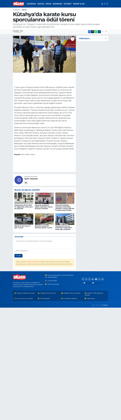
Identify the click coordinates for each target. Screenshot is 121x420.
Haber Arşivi (91, 298)
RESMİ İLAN (79, 4)
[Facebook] (82, 279)
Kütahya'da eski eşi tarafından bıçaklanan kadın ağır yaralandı (63, 227)
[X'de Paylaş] (92, 31)
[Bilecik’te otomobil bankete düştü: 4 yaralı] (44, 219)
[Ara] (105, 4)
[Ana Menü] (107, 4)
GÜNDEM (31, 4)
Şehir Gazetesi (31, 179)
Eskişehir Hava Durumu (48, 293)
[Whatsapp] (99, 279)
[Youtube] (96, 279)
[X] (86, 279)
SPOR (48, 4)
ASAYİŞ (40, 4)
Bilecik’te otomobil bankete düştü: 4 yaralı (43, 227)
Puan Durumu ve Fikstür (24, 298)
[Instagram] (89, 279)
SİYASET (68, 4)
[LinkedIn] (92, 279)
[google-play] (97, 283)
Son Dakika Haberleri (70, 298)
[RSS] (102, 279)
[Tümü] (106, 38)
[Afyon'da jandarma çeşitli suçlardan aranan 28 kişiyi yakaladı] (44, 198)
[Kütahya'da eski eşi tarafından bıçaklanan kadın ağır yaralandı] (64, 219)
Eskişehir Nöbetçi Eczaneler (26, 293)
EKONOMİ (57, 4)
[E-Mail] (25, 182)
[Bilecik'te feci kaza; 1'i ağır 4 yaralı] (23, 219)
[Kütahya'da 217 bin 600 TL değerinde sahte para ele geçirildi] (23, 198)
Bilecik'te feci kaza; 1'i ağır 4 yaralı (22, 227)
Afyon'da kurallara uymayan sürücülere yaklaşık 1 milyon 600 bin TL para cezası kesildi (64, 207)
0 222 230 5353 (52, 281)
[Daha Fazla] (99, 31)
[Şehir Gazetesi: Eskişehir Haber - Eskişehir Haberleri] (18, 4)
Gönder (18, 256)
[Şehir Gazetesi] (18, 180)
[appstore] (87, 283)
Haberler (16, 10)
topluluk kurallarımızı (33, 262)
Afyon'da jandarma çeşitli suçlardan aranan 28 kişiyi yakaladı (44, 206)
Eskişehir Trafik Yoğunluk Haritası (94, 294)
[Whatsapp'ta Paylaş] (95, 31)
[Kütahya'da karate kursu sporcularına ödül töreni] (44, 54)
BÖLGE (24, 10)
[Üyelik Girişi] (102, 4)
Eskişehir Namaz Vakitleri (72, 293)
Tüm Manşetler (45, 298)
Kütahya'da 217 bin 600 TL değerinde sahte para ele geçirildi (23, 206)
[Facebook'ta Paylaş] (89, 31)
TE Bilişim (105, 305)
